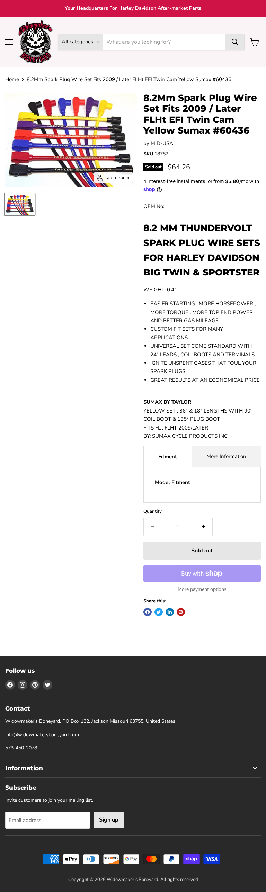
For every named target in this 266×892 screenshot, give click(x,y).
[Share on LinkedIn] (170, 612)
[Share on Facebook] (147, 612)
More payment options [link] (202, 589)
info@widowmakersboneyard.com (42, 734)
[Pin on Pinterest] (181, 612)
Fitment (167, 456)
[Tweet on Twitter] (158, 612)
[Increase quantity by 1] (204, 527)
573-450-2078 (21, 748)
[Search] (234, 42)
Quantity (152, 511)
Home (12, 80)
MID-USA (162, 143)
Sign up (108, 820)
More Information (226, 456)
